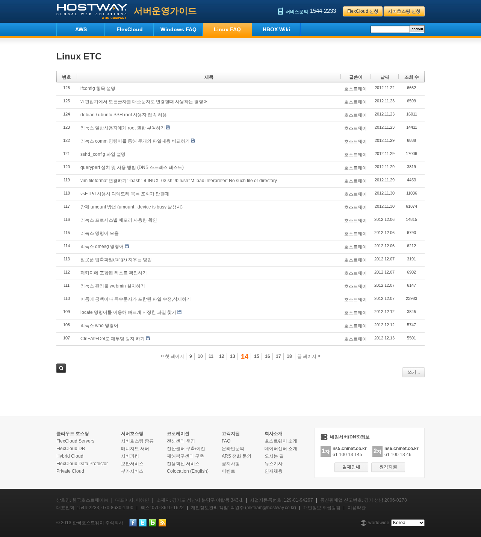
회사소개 (274, 433)
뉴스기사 (274, 463)
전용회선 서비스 (183, 463)
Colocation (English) (188, 471)
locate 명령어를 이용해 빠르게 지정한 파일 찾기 (128, 312)
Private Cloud (70, 471)
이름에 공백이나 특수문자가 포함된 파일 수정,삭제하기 (135, 299)
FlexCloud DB (70, 448)
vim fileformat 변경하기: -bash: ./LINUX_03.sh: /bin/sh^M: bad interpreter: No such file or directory (178, 180)
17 (278, 356)
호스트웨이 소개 (281, 441)
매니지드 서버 (135, 448)
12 (221, 356)
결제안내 (351, 467)
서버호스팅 (132, 433)
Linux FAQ (227, 29)
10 (200, 356)
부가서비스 (132, 471)
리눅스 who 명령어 (99, 325)
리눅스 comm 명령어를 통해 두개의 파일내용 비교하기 (135, 141)
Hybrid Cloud (69, 456)
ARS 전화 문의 (236, 456)
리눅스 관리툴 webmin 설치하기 (112, 286)
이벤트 (228, 471)
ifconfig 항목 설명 (97, 88)
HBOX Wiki (276, 29)
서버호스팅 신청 (404, 11)
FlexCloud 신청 (362, 11)
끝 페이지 (307, 356)
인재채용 (274, 471)
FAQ (226, 441)
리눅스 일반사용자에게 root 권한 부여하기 (122, 128)
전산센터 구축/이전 (186, 448)
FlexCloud (129, 29)
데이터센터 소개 (281, 448)
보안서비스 (132, 463)
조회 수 (411, 77)
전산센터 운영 (181, 441)
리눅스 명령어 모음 (99, 233)
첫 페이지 (174, 356)
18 (289, 356)
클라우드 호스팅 (72, 433)
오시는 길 (274, 456)
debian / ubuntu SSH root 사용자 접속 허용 (123, 114)
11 (211, 356)
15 (256, 356)
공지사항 (231, 463)
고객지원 (231, 433)
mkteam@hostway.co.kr (271, 507)
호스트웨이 (355, 88)
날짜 (384, 77)
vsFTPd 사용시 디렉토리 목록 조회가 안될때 (124, 193)
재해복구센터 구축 (185, 456)
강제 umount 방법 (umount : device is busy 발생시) (131, 207)
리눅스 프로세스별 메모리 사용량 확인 (118, 220)
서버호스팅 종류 (137, 441)
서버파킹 (130, 456)
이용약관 (357, 507)
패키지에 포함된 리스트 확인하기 (113, 272)
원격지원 (388, 467)
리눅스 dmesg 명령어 (102, 246)
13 (232, 356)
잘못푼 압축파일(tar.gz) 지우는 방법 (116, 259)
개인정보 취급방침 (321, 507)
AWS (81, 29)
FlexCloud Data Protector (82, 463)
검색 (61, 368)
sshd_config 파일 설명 (103, 154)
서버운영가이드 (165, 11)
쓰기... (413, 372)
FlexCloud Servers (75, 441)
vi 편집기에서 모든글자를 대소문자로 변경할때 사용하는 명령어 (144, 101)
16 (267, 356)
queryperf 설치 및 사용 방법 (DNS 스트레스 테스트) (132, 167)
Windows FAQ (178, 29)
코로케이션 (178, 433)
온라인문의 (233, 448)
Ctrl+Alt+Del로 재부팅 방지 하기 (112, 338)
